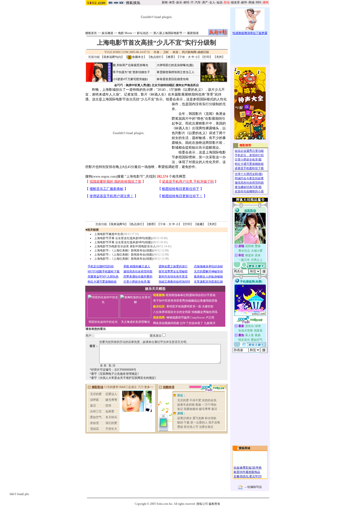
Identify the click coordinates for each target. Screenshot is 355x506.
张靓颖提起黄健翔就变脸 (201, 300)
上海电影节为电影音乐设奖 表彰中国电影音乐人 (125, 246)
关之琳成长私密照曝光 (135, 322)
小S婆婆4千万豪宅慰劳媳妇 (130, 79)
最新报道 (193, 33)
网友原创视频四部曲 (166, 323)
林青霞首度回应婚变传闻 (173, 79)
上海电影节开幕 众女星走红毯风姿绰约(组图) (123, 238)
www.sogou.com (104, 176)
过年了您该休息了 (191, 323)
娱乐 (179, 2)
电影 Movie (125, 33)
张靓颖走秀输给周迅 (205, 312)
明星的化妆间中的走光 (103, 322)
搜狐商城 (244, 448)
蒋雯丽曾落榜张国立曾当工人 (175, 72)
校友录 (235, 2)
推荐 (170, 57)
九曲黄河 (209, 323)
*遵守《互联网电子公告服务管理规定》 (115, 373)
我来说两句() (112, 57)
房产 (205, 2)
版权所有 (214, 504)
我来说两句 (118, 224)
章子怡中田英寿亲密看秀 (169, 300)
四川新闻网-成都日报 (195, 52)
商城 (251, 2)
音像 (236, 476)
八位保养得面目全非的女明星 (172, 312)
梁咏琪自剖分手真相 (202, 295)
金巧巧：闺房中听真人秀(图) (132, 85)
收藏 (200, 224)
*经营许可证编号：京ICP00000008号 (113, 369)
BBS (258, 2)
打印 (207, 57)
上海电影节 (134, 176)
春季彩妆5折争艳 (251, 467)
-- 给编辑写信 (253, 487)
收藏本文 (137, 57)
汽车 (198, 2)
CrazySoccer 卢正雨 (202, 317)
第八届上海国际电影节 (167, 33)
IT (192, 2)
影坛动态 (143, 33)
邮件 (244, 2)
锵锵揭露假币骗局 (178, 317)
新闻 (165, 2)
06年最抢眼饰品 (250, 472)
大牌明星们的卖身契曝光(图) (175, 65)
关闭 (219, 57)
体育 (172, 2)
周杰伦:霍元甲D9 (251, 476)
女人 (212, 2)
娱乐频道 (107, 33)
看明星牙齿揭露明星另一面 (183, 306)
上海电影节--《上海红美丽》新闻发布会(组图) (123, 250)
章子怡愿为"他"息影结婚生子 (131, 72)
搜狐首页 (91, 33)
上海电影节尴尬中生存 (108, 234)
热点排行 (156, 57)
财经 (186, 2)
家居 (236, 472)
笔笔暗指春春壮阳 (177, 295)
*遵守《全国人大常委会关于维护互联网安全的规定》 (124, 378)
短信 (219, 2)
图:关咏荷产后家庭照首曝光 (130, 65)
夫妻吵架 (207, 306)
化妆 (236, 467)
